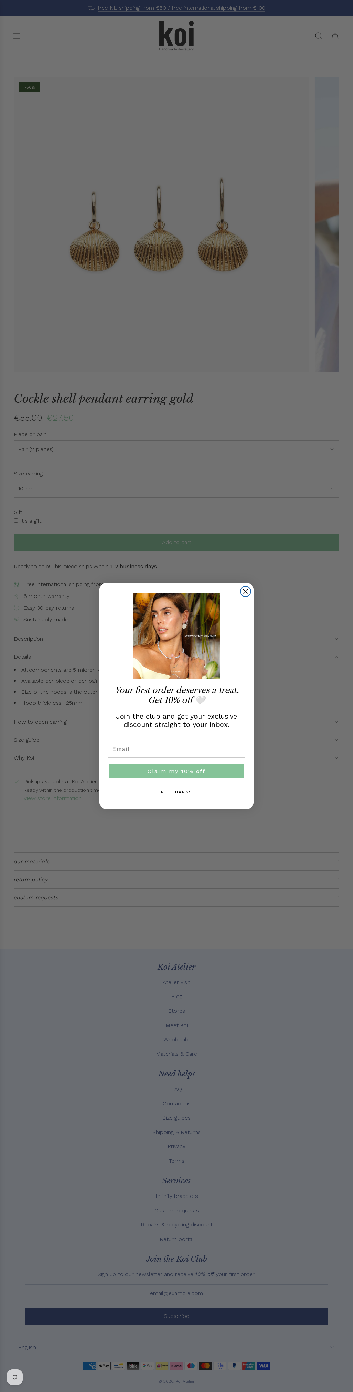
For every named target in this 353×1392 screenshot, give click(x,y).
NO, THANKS (176, 792)
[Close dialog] (245, 591)
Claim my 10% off (176, 771)
